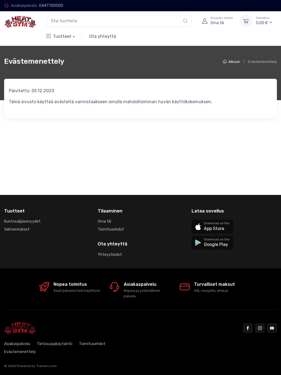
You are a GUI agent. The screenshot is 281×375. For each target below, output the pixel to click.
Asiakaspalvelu (17, 344)
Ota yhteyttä (102, 36)
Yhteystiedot (110, 254)
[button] (212, 227)
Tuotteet (62, 36)
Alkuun (234, 62)
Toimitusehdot (111, 229)
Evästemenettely (20, 351)
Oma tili (104, 221)
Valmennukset (17, 229)
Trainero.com (46, 366)
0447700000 (51, 5)
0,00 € (262, 20)
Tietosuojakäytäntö (54, 344)
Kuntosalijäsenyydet (22, 221)
